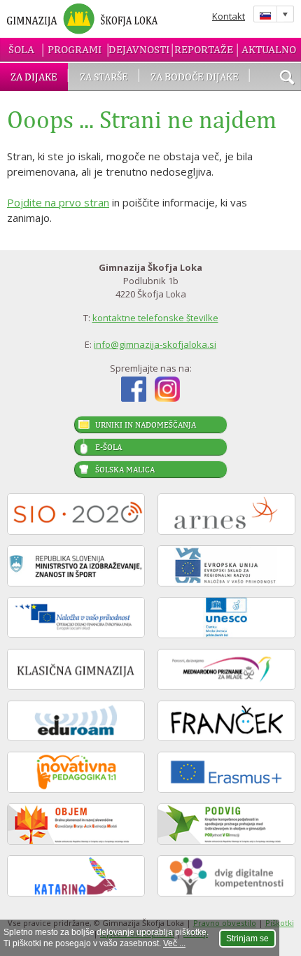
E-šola (108, 447)
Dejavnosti (138, 49)
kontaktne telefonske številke (155, 317)
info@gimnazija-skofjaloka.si (155, 344)
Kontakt (228, 16)
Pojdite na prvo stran (58, 202)
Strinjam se (247, 938)
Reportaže (203, 49)
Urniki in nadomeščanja (145, 425)
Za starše (104, 77)
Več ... (174, 943)
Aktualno (268, 49)
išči (287, 78)
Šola (21, 49)
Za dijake (33, 77)
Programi (75, 49)
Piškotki (279, 923)
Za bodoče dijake (194, 77)
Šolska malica (125, 470)
